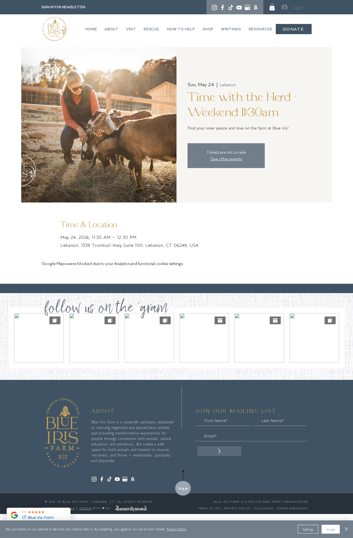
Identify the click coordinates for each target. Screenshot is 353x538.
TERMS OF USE (209, 508)
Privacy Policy (176, 529)
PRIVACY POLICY (237, 508)
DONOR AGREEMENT (292, 508)
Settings (308, 529)
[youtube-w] (239, 7)
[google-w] (247, 7)
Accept (330, 529)
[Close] (346, 529)
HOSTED (85, 508)
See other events (226, 158)
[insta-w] (214, 7)
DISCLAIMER (264, 508)
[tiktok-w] (231, 7)
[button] (272, 7)
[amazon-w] (256, 7)
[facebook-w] (223, 7)
